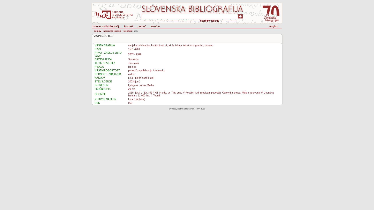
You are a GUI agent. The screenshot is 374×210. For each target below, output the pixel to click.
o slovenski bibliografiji (105, 26)
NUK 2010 (200, 109)
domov (97, 31)
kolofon (155, 26)
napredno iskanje (209, 20)
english (273, 26)
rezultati (127, 31)
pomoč (142, 26)
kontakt (128, 26)
